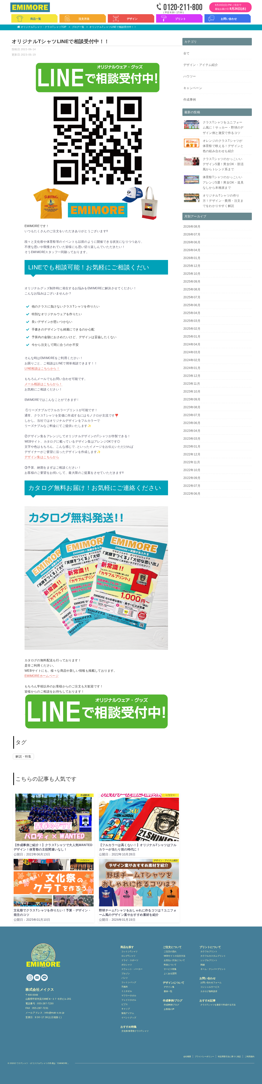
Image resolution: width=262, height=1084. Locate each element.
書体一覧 (168, 991)
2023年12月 (191, 375)
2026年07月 (191, 234)
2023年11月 (191, 383)
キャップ (125, 1009)
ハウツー (189, 76)
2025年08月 (191, 289)
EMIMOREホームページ (41, 675)
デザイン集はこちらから (42, 457)
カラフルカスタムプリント (213, 956)
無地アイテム (127, 1013)
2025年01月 (191, 336)
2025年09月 (191, 281)
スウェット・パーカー (132, 969)
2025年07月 (191, 297)
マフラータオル (128, 995)
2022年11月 (191, 462)
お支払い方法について (174, 960)
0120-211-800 (183, 7)
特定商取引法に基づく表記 (229, 1056)
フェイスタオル (128, 1000)
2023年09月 (191, 399)
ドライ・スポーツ (129, 960)
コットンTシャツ (129, 951)
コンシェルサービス (209, 987)
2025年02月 (191, 328)
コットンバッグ (128, 982)
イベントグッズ (128, 1017)
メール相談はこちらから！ (43, 384)
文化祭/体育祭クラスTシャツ (135, 1031)
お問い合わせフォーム (211, 982)
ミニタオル (126, 991)
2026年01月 (191, 258)
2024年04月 (191, 344)
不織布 (124, 987)
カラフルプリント (208, 951)
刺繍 (202, 964)
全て (186, 53)
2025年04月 (191, 313)
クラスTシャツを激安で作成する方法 (218, 1005)
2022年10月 (191, 470)
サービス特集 (170, 969)
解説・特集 (23, 756)
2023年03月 (191, 438)
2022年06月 (191, 493)
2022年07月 (191, 485)
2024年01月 (191, 368)
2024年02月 (191, 360)
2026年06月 (191, 242)
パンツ (124, 978)
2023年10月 (191, 391)
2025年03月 (191, 320)
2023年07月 (191, 415)
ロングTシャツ (128, 956)
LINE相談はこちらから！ (42, 368)
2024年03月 (191, 352)
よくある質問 (170, 973)
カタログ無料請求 (208, 991)
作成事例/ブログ (171, 1005)
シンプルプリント (208, 960)
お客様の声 (169, 1009)
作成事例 (189, 99)
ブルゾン (125, 973)
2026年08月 (191, 226)
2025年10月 (191, 273)
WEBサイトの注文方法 (174, 956)
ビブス (124, 1004)
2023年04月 (191, 430)
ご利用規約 (249, 1056)
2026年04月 (191, 250)
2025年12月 (191, 265)
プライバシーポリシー (204, 1056)
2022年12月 (191, 454)
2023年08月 (191, 407)
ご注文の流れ (170, 951)
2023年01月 (191, 446)
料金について (170, 964)
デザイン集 (169, 987)
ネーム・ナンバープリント (213, 969)
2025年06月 (191, 305)
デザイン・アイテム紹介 (200, 64)
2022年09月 (191, 478)
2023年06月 (191, 423)
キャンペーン (192, 88)
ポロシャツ (126, 964)
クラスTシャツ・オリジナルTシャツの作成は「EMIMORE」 (42, 1063)
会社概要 (187, 1056)
